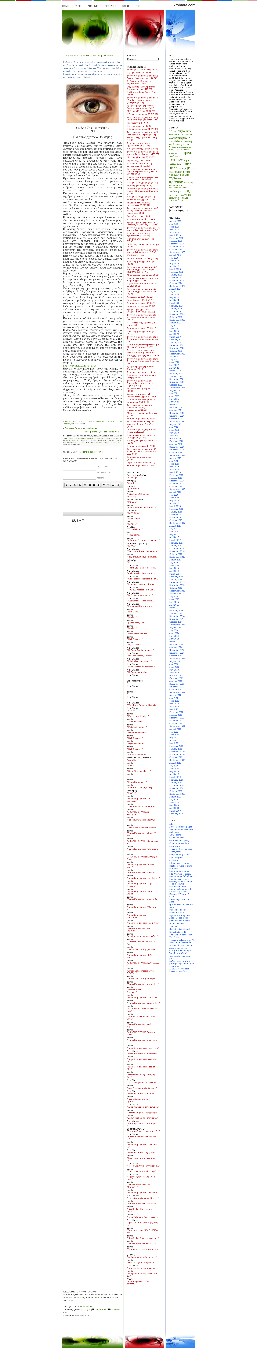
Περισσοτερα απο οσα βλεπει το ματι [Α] (142, 376)
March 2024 (175, 303)
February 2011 (176, 746)
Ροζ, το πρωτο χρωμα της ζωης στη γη (141, 324)
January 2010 (175, 782)
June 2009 (174, 802)
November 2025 (177, 246)
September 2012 (177, 692)
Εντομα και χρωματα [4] (141, 465)
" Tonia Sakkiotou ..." (136, 721)
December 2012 (177, 684)
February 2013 (176, 678)
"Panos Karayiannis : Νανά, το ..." (142, 872)
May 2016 (174, 568)
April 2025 (174, 266)
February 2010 (176, 780)
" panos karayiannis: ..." (138, 623)
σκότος (179, 185)
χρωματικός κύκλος (178, 197)
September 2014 (177, 624)
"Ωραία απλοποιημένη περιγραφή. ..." (143, 1223)
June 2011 (174, 734)
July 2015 (173, 596)
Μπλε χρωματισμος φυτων (143, 275)
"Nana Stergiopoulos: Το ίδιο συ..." (143, 1192)
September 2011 (177, 726)
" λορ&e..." (132, 617)
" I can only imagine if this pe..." (141, 584)
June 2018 (174, 497)
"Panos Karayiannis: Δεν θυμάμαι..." (138, 929)
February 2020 (176, 441)
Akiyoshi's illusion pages (180, 827)
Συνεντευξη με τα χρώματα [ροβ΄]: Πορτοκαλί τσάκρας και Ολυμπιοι (143, 191)
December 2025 (177, 244)
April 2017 (174, 537)
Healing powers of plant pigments (180, 867)
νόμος (172, 172)
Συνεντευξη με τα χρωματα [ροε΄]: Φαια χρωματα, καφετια (142, 133)
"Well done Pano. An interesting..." (143, 1053)
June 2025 (174, 260)
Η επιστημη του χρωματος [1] (141, 332)
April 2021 (174, 402)
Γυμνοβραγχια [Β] (138, 160)
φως (72, 424)
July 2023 (173, 325)
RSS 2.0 (77, 442)
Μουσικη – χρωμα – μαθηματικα (142, 414)
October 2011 (175, 723)
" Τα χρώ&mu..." (134, 535)
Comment (87, 452)
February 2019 (176, 475)
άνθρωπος (173, 135)
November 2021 (177, 382)
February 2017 (176, 543)
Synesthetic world (177, 932)
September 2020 (177, 421)
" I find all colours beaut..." (139, 661)
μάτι (171, 164)
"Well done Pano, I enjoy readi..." (142, 1152)
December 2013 (177, 650)
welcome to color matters (181, 945)
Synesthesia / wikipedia (180, 929)
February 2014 (176, 644)
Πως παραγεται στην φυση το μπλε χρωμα (141, 436)
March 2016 (175, 574)
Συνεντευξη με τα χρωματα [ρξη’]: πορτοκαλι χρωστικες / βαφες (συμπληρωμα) (142, 269)
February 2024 (176, 306)
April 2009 (174, 808)
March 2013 (175, 675)
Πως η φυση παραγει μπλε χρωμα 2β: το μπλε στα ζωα (143, 345)
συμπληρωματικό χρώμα (178, 187)
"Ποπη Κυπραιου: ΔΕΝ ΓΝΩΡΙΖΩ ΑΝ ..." (142, 1231)
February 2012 (176, 712)
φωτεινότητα (174, 195)
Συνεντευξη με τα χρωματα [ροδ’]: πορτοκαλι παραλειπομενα (143, 153)
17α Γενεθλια (136, 255)
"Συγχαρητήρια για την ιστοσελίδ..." (143, 1131)
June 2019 (174, 464)
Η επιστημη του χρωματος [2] (141, 262)
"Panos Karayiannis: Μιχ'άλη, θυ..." (143, 1003)
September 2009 (177, 794)
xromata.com (184, 5)
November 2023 (177, 314)
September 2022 (177, 354)
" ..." (129, 683)
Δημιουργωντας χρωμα (141, 199)
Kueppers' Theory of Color (179, 895)
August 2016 (175, 560)
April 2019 (174, 469)
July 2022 (173, 359)
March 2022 (175, 370)
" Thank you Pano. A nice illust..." (142, 568)
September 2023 (177, 320)
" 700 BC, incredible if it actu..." (141, 590)
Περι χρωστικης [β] (139, 72)
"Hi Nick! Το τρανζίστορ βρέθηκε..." (143, 1112)
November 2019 (177, 449)
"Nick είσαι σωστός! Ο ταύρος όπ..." (141, 1075)
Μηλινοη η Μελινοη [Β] (141, 157)
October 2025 (175, 249)
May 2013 (174, 670)
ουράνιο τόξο (183, 171)
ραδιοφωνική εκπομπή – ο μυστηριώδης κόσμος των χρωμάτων (181, 963)
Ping (100, 452)
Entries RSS (100, 1309)
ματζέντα (178, 164)
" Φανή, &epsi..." (134, 518)
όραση (180, 200)
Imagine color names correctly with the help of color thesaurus (180, 881)
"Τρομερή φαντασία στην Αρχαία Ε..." (142, 1124)
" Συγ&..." (131, 793)
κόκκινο (176, 159)
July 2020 (173, 427)
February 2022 (176, 373)
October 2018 (175, 486)
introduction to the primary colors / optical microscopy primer (180, 889)
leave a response (101, 442)
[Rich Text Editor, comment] (93, 500)
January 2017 (175, 545)
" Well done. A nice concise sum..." (143, 551)
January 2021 (175, 410)
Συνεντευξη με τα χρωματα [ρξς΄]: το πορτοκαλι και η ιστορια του (142, 317)
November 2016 (177, 551)
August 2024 (175, 289)
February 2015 (176, 610)
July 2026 (173, 224)
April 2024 (174, 300)
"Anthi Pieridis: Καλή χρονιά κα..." (142, 949)
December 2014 (177, 616)
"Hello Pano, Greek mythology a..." (143, 1166)
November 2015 (177, 585)
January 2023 (175, 342)
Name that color (176, 912)
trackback (117, 442)
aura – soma (175, 835)
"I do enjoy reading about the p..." (143, 1198)
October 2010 (175, 757)
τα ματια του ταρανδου (141, 219)
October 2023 (175, 317)
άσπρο (188, 134)
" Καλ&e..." (132, 524)
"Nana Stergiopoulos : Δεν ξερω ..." (143, 878)
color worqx (174, 846)
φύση (182, 195)
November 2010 (177, 754)
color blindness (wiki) (179, 840)
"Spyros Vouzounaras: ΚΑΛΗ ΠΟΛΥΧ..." (140, 972)
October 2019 (175, 452)
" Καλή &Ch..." (133, 513)
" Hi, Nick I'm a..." (135, 644)
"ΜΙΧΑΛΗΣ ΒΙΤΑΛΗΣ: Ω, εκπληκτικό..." (138, 813)
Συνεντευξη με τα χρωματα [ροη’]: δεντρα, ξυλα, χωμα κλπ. (142, 77)
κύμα (186, 160)
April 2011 (174, 740)
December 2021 (177, 379)
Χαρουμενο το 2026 (140, 297)
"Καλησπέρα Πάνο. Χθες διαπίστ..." (138, 1282)
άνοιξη (180, 135)
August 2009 (175, 797)
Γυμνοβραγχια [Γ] (138, 123)
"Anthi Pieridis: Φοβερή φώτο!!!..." (142, 827)
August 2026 (175, 221)
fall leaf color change (179, 863)
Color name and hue (179, 843)
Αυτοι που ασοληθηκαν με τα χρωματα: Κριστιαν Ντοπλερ (140, 424)
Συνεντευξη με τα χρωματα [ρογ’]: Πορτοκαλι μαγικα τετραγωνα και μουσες (142, 171)
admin (65, 422)
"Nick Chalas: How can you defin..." (139, 1210)
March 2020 (175, 438)
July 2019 (173, 461)
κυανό (171, 156)
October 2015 (175, 588)
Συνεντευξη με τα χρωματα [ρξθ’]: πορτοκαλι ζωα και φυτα (142, 251)
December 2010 (177, 751)
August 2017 (175, 526)
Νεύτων (186, 131)
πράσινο (176, 182)
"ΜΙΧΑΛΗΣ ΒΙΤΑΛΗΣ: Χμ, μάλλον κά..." (142, 842)
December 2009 (177, 785)
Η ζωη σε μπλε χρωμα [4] (142, 129)
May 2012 (174, 703)
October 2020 (175, 418)
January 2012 (175, 715)
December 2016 (177, 548)
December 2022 (177, 345)
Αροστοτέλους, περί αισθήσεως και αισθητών (180, 949)
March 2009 (175, 811)
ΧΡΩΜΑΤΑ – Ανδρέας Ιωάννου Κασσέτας (179, 970)
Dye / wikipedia (176, 857)
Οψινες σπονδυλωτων (141, 462)
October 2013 (175, 655)
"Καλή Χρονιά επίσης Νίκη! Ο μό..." (143, 507)
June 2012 (174, 701)
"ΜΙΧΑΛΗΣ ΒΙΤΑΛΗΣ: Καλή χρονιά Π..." (143, 964)
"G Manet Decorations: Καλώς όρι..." (141, 942)
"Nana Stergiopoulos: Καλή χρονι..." (139, 956)
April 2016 (174, 571)
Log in (88, 1309)
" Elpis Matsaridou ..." (137, 727)
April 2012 (174, 706)
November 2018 (177, 483)
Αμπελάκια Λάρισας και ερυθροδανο (81, 428)
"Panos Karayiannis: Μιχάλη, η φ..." (141, 821)
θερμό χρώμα (174, 153)
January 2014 (175, 647)
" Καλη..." (131, 546)
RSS (138, 6)
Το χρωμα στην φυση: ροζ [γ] (140, 458)
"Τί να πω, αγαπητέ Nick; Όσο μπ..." (141, 1159)
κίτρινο (186, 153)
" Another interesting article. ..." (141, 601)
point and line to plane (179, 920)
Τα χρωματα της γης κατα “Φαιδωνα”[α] (102, 432)
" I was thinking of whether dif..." (142, 666)
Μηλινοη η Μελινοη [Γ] (141, 111)
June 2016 (174, 565)
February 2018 (176, 509)
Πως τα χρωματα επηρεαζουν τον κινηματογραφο (142, 279)
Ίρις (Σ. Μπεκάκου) (178, 953)
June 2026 (174, 227)
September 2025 (177, 252)
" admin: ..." (132, 765)
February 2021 (176, 407)
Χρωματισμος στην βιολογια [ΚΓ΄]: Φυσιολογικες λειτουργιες (143, 223)
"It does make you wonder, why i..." (141, 1137)
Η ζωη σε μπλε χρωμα (141, 196)
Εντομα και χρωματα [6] (141, 418)
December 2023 (177, 311)
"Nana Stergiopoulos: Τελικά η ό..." (143, 923)
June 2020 (174, 430)
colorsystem (175, 852)
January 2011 (175, 749)
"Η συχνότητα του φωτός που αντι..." (141, 1178)
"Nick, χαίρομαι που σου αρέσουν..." (138, 1100)
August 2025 (175, 255)
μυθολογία (182, 169)
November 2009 (177, 788)
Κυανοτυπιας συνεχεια (141, 306)
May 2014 (174, 636)
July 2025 (173, 258)
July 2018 (173, 495)
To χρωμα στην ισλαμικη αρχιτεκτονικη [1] (138, 234)
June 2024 (174, 294)
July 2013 (173, 664)
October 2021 (175, 385)
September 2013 (177, 658)
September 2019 (177, 455)
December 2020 (177, 413)
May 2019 (174, 466)
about (96, 1297)
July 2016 (173, 562)
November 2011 (176, 720)
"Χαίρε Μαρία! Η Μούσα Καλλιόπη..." (138, 495)
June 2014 (174, 633)
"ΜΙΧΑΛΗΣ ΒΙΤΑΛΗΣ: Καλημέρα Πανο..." (142, 858)
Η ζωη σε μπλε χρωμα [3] (142, 148)
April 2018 (174, 503)
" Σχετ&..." (131, 483)
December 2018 (177, 481)
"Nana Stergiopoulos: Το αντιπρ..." (143, 1048)
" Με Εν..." (132, 502)
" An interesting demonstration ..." (142, 573)
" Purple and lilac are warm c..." (141, 606)
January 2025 (175, 275)
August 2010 (175, 763)
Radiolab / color (176, 923)
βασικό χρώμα (181, 144)
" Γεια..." (131, 562)
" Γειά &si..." (132, 710)
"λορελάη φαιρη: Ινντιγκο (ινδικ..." (142, 936)
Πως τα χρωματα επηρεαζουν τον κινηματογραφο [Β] (142, 178)
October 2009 (175, 791)
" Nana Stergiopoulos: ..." (139, 633)
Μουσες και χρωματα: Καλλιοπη (142, 138)
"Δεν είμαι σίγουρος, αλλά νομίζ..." (143, 1082)
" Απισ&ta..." (132, 760)
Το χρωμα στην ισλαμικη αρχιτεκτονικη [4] (138, 144)
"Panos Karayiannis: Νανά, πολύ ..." (142, 900)
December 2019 (177, 447)
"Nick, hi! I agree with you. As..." (142, 1262)
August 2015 (175, 593)
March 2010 (175, 777)
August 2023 (175, 323)
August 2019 (175, 458)
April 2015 (174, 605)
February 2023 (176, 339)
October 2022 (175, 351)
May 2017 (174, 534)
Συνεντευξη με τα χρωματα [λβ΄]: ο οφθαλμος (91, 55)
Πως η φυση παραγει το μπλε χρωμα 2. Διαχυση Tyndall (142, 351)
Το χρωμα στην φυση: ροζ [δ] (140, 389)
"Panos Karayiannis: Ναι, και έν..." (143, 984)
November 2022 (177, 348)
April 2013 (174, 672)
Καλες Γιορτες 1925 (139, 300)
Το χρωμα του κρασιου (141, 372)
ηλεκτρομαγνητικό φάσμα (179, 150)
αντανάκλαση (175, 141)
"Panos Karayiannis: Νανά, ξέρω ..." (142, 1041)
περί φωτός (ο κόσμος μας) (179, 957)
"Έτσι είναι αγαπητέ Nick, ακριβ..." (143, 1171)
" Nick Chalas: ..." (135, 612)
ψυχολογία (173, 200)
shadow (173, 926)
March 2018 (175, 506)
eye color (173, 860)
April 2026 (174, 232)
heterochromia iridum (179, 871)
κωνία (177, 156)
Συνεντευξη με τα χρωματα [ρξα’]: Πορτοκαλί (142, 430)
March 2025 (175, 269)
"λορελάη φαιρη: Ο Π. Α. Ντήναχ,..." (138, 990)
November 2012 (177, 687)
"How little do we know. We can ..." (143, 1268)
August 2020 (175, 424)
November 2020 (177, 416)
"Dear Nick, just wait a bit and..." (142, 1088)
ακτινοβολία (181, 138)
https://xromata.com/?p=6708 (80, 365)
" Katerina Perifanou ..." (138, 754)
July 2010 (173, 766)
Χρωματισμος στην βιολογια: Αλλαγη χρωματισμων (140, 106)
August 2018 (175, 492)
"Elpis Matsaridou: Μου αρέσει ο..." (143, 806)
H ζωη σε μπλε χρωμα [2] (142, 182)
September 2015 (177, 591)
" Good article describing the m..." (143, 579)
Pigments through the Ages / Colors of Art (179, 916)
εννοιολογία (186, 147)
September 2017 (177, 523)
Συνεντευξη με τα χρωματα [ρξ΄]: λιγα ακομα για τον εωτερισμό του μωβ (142, 451)
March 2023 (175, 337)
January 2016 (175, 579)
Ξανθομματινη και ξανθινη (142, 69)
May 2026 (174, 229)
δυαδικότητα (175, 147)
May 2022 (174, 365)
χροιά (187, 194)
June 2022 (174, 362)
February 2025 (176, 272)
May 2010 (174, 771)
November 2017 (177, 517)
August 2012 (175, 695)
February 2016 (176, 576)
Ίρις (179, 131)
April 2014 (174, 639)
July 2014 (173, 630)
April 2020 (174, 435)
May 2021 (174, 399)
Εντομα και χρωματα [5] (141, 446)
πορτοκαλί (175, 178)
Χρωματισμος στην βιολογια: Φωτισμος (140, 367)
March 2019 (175, 472)
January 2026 (175, 241)
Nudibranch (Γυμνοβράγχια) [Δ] (141, 93)
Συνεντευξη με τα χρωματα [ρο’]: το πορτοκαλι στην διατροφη (143, 229)
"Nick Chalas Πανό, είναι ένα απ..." (143, 1238)
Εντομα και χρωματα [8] (141, 303)
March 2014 (175, 641)
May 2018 (174, 500)
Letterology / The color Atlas (180, 900)
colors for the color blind (180, 849)
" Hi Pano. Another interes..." (140, 650)
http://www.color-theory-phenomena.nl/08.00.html (181, 875)
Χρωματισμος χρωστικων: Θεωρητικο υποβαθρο (141, 310)
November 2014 (177, 619)
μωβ (190, 168)
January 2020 (175, 444)
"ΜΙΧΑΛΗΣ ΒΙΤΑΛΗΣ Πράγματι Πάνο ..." (141, 1033)
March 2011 (175, 743)
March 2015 (175, 608)
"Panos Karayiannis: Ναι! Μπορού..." (138, 1185)
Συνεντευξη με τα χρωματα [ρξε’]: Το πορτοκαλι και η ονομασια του (142, 339)
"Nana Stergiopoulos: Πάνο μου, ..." (142, 1145)
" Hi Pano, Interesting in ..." (139, 672)
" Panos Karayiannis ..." (138, 716)
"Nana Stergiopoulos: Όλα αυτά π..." (141, 908)
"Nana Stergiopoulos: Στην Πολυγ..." (139, 884)
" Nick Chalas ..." (135, 738)
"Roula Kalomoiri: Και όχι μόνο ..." (142, 1217)
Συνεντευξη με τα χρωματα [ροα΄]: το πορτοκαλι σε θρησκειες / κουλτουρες (143, 210)
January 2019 (175, 478)
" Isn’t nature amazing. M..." (140, 595)
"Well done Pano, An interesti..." (142, 1093)
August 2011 (175, 729)
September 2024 (177, 286)
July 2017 (173, 528)
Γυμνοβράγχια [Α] (138, 216)
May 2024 (174, 297)
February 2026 (176, 238)
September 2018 (177, 489)
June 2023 (174, 328)
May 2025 (174, 263)
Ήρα (174, 131)
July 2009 (173, 799)
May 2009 (174, 805)
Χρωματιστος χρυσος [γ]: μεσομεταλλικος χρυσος (141, 395)
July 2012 (173, 698)
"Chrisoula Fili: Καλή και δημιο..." (142, 978)
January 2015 (175, 613)
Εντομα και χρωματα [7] (141, 328)
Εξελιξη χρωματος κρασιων (143, 355)
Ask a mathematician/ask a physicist (181, 830)
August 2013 (175, 661)
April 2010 (174, 774)
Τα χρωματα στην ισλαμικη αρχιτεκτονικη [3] (139, 164)
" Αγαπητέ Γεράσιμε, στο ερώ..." (142, 787)
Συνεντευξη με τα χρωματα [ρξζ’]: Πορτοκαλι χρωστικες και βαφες (142, 291)
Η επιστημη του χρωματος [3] (141, 240)
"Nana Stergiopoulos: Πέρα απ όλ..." (141, 1068)
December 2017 (177, 514)
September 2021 (177, 387)
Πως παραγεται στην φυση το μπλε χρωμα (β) (141, 400)
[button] (67, 485)
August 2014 (175, 627)
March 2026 (175, 235)
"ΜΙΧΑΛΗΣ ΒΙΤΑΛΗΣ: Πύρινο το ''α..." (142, 1009)
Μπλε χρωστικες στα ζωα (142, 258)
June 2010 (174, 768)
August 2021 (175, 390)
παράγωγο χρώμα (179, 174)
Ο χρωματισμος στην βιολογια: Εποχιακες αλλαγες (141, 88)
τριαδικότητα (175, 191)
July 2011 (173, 732)
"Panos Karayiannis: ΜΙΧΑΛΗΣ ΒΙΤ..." (141, 834)
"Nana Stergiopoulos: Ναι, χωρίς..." (143, 997)
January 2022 (175, 376)
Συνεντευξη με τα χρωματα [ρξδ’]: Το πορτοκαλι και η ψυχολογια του (143, 361)
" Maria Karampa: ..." (137, 782)
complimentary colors (179, 854)
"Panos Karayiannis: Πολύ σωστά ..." (142, 850)
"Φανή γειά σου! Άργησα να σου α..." (142, 1274)
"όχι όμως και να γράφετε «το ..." (142, 1257)
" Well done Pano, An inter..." (140, 655)
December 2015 (177, 582)
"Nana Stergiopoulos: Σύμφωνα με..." (141, 1060)
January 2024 (175, 308)
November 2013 (177, 653)
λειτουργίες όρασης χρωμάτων (91, 422)
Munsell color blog (178, 910)
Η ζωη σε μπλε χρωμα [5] (142, 114)
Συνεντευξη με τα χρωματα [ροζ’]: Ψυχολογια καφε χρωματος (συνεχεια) (142, 100)
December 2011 (176, 718)
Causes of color (176, 837)
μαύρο (187, 164)
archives (80, 1297)
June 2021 (174, 396)
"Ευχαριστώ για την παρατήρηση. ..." (142, 1250)
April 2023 (174, 334)
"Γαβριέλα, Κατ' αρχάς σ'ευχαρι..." (142, 557)
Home (65, 6)
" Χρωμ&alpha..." (135, 529)
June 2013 (174, 667)
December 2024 (177, 277)
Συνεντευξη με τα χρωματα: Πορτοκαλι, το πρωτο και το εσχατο (140, 383)
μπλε (173, 168)
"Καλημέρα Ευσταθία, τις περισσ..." (143, 540)
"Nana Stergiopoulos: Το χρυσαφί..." (138, 799)
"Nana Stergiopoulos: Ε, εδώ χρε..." (140, 865)
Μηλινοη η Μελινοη (139, 185)
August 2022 (175, 356)
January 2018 (175, 512)
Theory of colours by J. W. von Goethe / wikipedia (181, 941)
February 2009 (176, 813)
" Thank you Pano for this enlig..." (142, 705)
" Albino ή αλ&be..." (136, 477)
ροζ (174, 185)
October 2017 (175, 520)
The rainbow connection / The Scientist (181, 936)
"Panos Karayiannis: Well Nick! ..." (143, 1203)
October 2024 (175, 283)
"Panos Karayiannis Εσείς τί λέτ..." (143, 1243)
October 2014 (175, 622)
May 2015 (174, 602)
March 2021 (175, 404)
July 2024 (173, 291)
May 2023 (174, 331)
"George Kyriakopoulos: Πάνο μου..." (141, 1017)
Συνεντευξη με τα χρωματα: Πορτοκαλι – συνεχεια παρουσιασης (139, 407)
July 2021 (173, 393)
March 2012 (175, 709)
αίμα (170, 139)
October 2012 (175, 689)
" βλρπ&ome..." (134, 488)
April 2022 (174, 368)
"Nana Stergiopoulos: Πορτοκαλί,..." (137, 916)
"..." (128, 677)
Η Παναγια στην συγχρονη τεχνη (142, 441)
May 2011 (174, 737)
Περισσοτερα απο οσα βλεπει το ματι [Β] (142, 284)
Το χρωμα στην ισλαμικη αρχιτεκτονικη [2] (138, 204)
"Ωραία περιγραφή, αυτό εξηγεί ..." (143, 1107)
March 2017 (175, 540)
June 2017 (174, 531)
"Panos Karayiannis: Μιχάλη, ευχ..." (140, 1025)
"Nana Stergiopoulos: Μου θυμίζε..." (139, 892)
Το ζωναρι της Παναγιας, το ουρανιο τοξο (139, 82)
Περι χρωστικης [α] (139, 126)
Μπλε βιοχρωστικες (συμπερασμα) (143, 245)
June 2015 (174, 599)
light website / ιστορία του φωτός (181, 905)
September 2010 (177, 760)
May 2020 (174, 433)
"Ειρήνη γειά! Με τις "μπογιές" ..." (142, 1118)
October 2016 (175, 554)
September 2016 (177, 557)
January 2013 (175, 681)
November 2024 (177, 280)
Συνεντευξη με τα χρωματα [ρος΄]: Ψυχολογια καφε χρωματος (143, 118)
